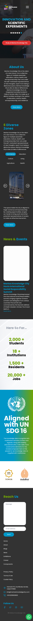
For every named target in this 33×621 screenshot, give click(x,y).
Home (6, 541)
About (6, 545)
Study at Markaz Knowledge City (16, 43)
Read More (7, 311)
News (5, 553)
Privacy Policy (8, 572)
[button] (27, 7)
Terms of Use (8, 576)
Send (8, 534)
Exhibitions (7, 556)
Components (8, 564)
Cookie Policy (8, 579)
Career (6, 560)
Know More (16, 107)
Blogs (5, 549)
